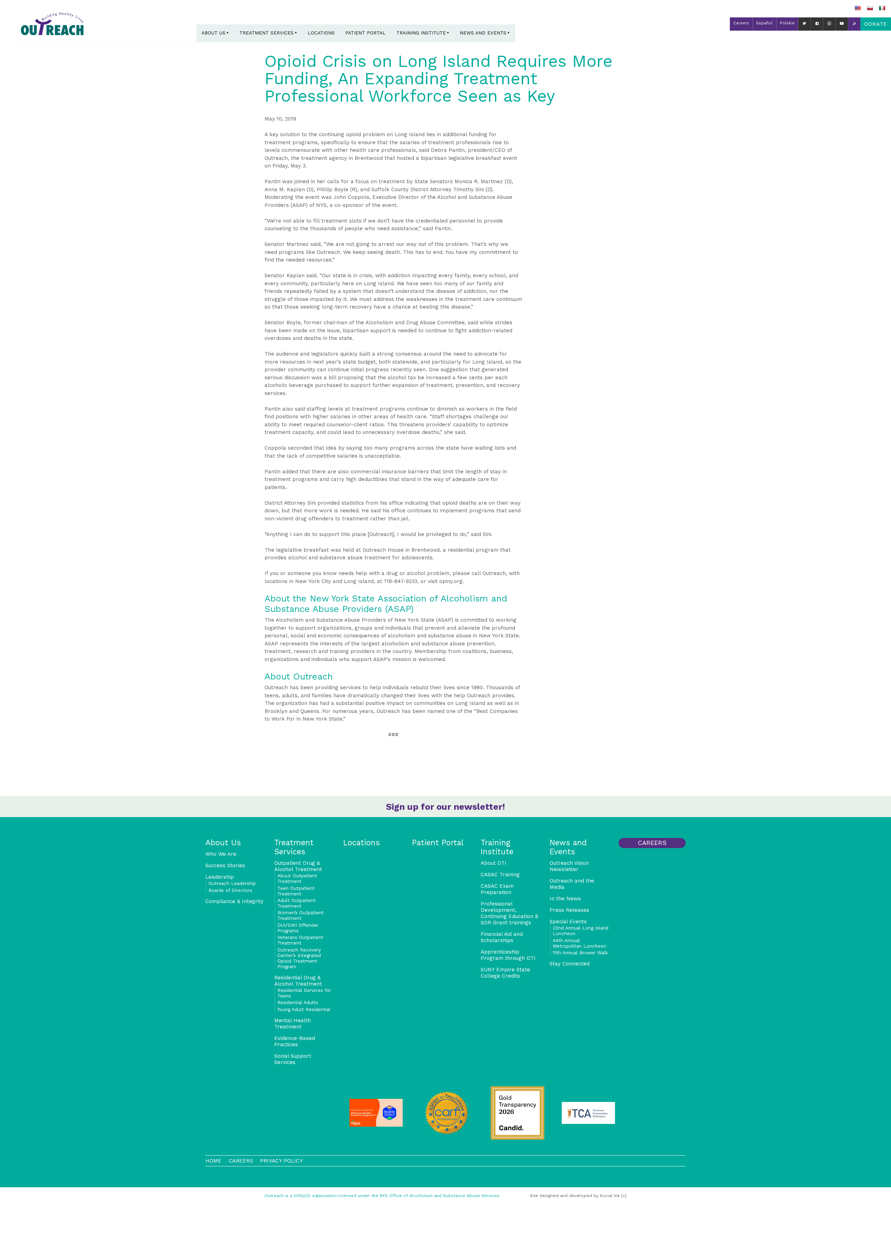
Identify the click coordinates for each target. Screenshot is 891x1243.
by (575, 1195)
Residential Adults (297, 1002)
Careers (741, 23)
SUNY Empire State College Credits (505, 972)
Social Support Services (292, 1059)
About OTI (493, 863)
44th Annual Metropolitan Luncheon (579, 943)
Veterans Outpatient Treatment (300, 940)
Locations (321, 33)
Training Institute (421, 33)
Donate (875, 24)
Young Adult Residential (303, 1009)
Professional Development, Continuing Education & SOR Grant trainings (509, 913)
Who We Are (220, 854)
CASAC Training (500, 874)
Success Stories (225, 865)
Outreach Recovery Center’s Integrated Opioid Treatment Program (299, 958)
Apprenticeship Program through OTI (508, 955)
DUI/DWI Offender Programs (297, 927)
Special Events (568, 921)
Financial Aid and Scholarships (502, 937)
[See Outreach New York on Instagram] (829, 24)
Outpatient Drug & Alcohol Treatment (298, 866)
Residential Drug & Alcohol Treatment (298, 980)
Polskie (787, 23)
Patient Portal (365, 33)
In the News (565, 898)
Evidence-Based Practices (294, 1041)
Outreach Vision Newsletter (569, 866)
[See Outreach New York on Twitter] (804, 24)
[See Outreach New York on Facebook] (817, 24)
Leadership (219, 877)
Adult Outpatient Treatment (296, 903)
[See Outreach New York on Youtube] (842, 24)
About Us (214, 33)
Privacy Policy (281, 1161)
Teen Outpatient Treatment (296, 890)
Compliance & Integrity (234, 901)
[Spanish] (882, 8)
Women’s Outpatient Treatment (300, 915)
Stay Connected (570, 964)
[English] (857, 8)
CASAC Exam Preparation (497, 889)
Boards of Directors (230, 890)
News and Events (483, 33)
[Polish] (870, 8)
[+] (623, 1195)
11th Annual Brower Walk (580, 952)
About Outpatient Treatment (297, 878)
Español (764, 23)
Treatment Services (266, 33)
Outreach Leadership (232, 883)
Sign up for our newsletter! (445, 806)
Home (213, 1161)
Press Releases (569, 910)
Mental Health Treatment (292, 1023)
